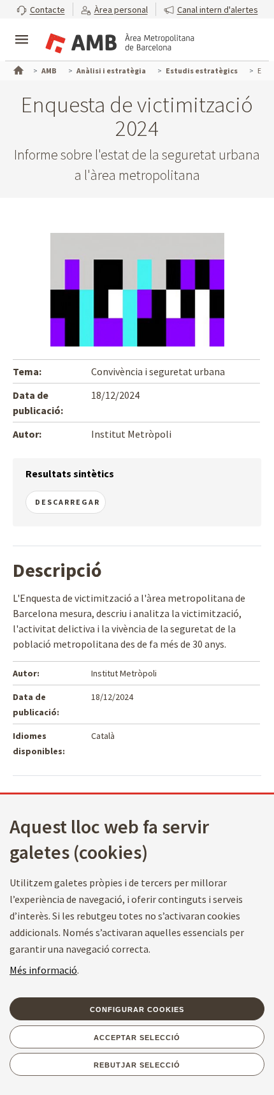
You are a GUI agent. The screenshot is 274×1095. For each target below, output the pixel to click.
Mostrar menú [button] (22, 29)
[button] (41, 9)
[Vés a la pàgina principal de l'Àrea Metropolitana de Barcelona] (118, 41)
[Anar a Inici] (17, 68)
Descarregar (67, 502)
